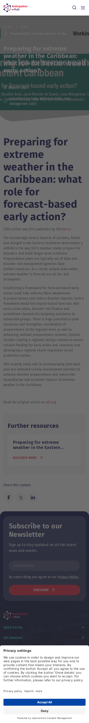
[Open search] (74, 7)
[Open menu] (83, 7)
